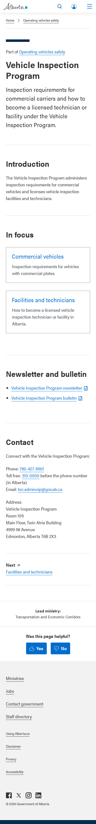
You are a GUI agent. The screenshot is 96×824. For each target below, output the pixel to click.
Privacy (11, 758)
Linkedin (38, 795)
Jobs (10, 691)
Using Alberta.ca (18, 733)
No (64, 648)
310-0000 (30, 475)
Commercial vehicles (38, 256)
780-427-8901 (32, 469)
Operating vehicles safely (41, 20)
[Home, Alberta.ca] (15, 6)
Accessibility (14, 771)
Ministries (15, 678)
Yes (39, 648)
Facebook (9, 795)
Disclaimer (13, 746)
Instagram (29, 795)
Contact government (24, 704)
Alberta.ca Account (74, 5)
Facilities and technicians (43, 300)
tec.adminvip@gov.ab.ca (40, 489)
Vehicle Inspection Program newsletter (46, 388)
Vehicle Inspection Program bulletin (44, 398)
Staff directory (19, 716)
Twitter (19, 795)
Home (10, 20)
